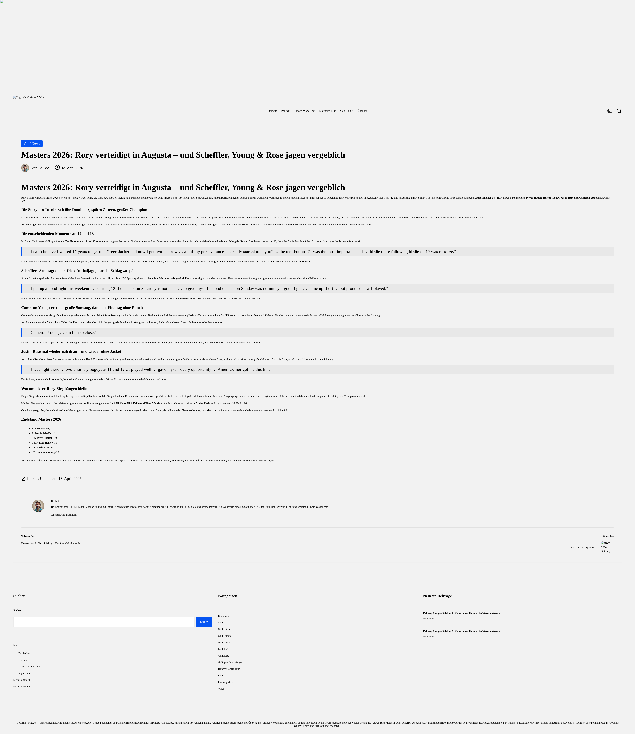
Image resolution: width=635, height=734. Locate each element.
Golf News (32, 143)
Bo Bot (55, 501)
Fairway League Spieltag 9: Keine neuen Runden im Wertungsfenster (462, 613)
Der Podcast (24, 653)
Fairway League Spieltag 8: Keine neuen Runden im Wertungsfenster (462, 631)
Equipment (224, 616)
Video (221, 688)
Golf (220, 622)
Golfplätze (223, 655)
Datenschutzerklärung (29, 666)
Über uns (23, 660)
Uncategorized (225, 682)
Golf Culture (224, 635)
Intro (15, 645)
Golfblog (223, 649)
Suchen (17, 610)
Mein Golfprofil (21, 679)
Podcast (222, 675)
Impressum (24, 673)
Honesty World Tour (229, 668)
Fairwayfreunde (21, 686)
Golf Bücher (224, 629)
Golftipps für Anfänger (230, 662)
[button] (64, 514)
